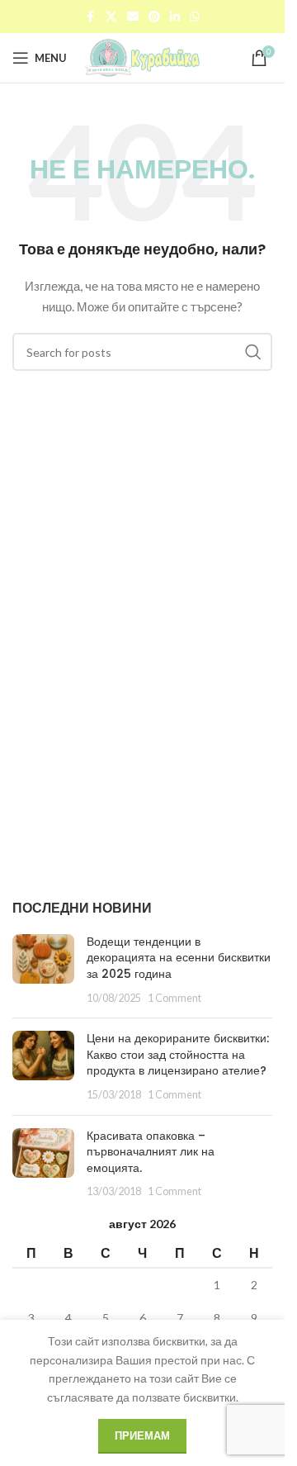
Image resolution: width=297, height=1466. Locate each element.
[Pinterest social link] (154, 17)
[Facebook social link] (91, 17)
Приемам (142, 1435)
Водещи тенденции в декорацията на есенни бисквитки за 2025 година (179, 957)
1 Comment (174, 998)
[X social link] (111, 17)
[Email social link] (133, 17)
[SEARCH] (253, 352)
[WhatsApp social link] (195, 17)
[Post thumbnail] (43, 969)
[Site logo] (142, 57)
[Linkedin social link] (175, 17)
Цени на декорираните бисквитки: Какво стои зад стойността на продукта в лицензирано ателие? (178, 1054)
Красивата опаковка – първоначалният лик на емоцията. (150, 1151)
